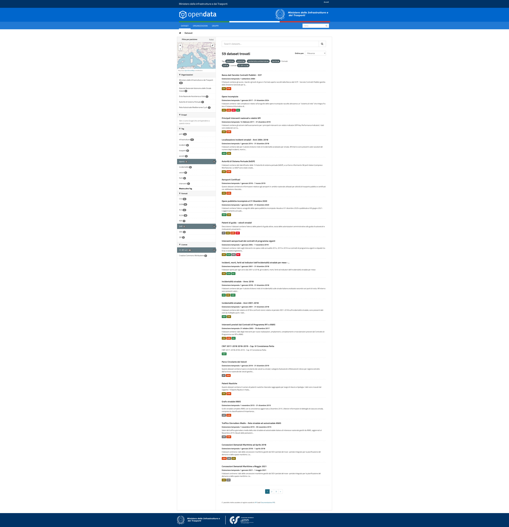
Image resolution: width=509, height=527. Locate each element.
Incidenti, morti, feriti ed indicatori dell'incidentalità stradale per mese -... (255, 262)
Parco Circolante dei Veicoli (234, 361)
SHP (224, 415)
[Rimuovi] (233, 61)
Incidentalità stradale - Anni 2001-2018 (240, 303)
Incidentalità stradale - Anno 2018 (238, 281)
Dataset (185, 25)
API (256, 502)
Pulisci (211, 39)
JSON (228, 88)
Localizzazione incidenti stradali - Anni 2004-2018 (245, 139)
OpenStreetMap (190, 70)
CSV (224, 88)
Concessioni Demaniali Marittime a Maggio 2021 (244, 466)
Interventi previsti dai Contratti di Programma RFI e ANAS (248, 324)
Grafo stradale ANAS (231, 401)
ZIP (224, 233)
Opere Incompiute (230, 96)
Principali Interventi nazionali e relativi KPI (241, 118)
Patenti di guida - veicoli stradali (237, 222)
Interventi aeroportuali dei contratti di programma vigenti (248, 240)
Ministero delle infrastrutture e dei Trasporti (203, 4)
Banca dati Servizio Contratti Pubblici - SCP (242, 75)
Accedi (326, 2)
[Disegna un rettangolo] (212, 45)
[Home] (180, 33)
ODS (233, 254)
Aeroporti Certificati (231, 179)
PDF (233, 110)
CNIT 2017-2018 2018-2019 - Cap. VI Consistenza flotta (248, 346)
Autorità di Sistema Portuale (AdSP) (238, 161)
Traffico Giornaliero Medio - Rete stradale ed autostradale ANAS (251, 423)
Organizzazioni (200, 25)
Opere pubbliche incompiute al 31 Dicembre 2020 (244, 201)
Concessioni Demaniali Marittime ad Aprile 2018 (244, 444)
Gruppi (215, 25)
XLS (238, 110)
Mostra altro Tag (185, 188)
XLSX (224, 153)
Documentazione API (268, 502)
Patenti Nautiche (229, 383)
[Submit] (326, 25)
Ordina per (299, 53)
